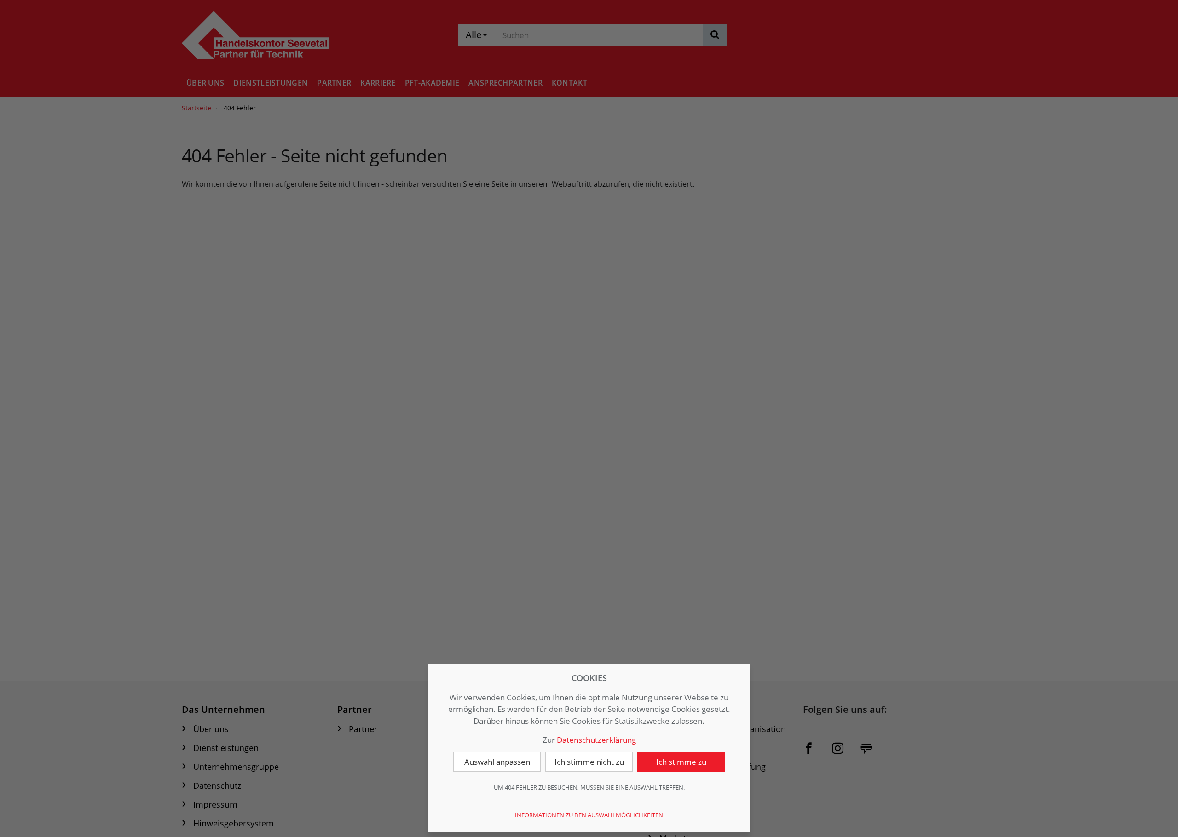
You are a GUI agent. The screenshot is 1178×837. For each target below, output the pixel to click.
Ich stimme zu (681, 762)
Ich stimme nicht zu (589, 762)
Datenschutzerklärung (596, 739)
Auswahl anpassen (497, 762)
